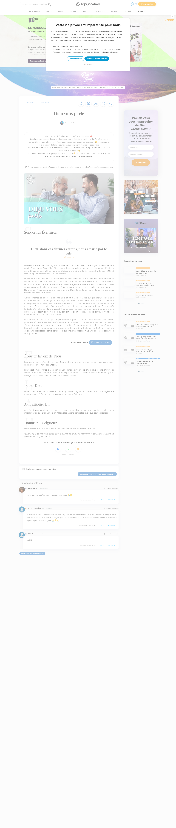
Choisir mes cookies (75, 58)
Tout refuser (88, 64)
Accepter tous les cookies (97, 58)
